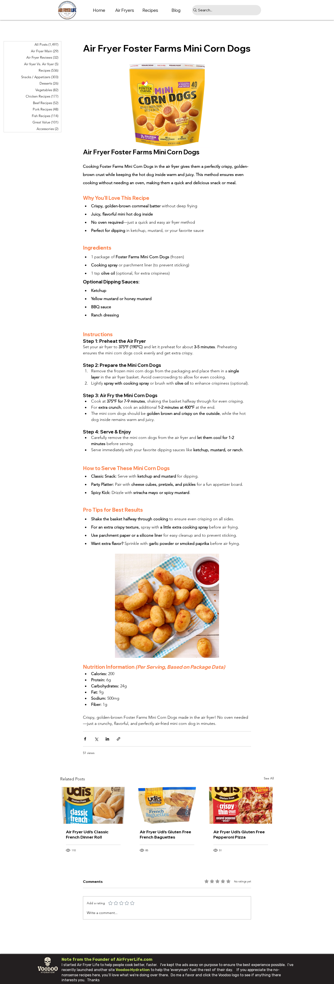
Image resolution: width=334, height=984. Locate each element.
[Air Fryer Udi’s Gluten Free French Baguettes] (167, 805)
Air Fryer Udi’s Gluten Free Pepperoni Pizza (239, 834)
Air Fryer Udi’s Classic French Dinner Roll (87, 834)
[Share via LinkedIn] (107, 739)
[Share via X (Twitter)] (96, 739)
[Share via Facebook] (85, 739)
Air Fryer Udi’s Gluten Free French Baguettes (165, 834)
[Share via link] (118, 739)
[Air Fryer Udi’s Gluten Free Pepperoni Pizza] (241, 805)
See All (269, 778)
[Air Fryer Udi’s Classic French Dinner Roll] (93, 805)
